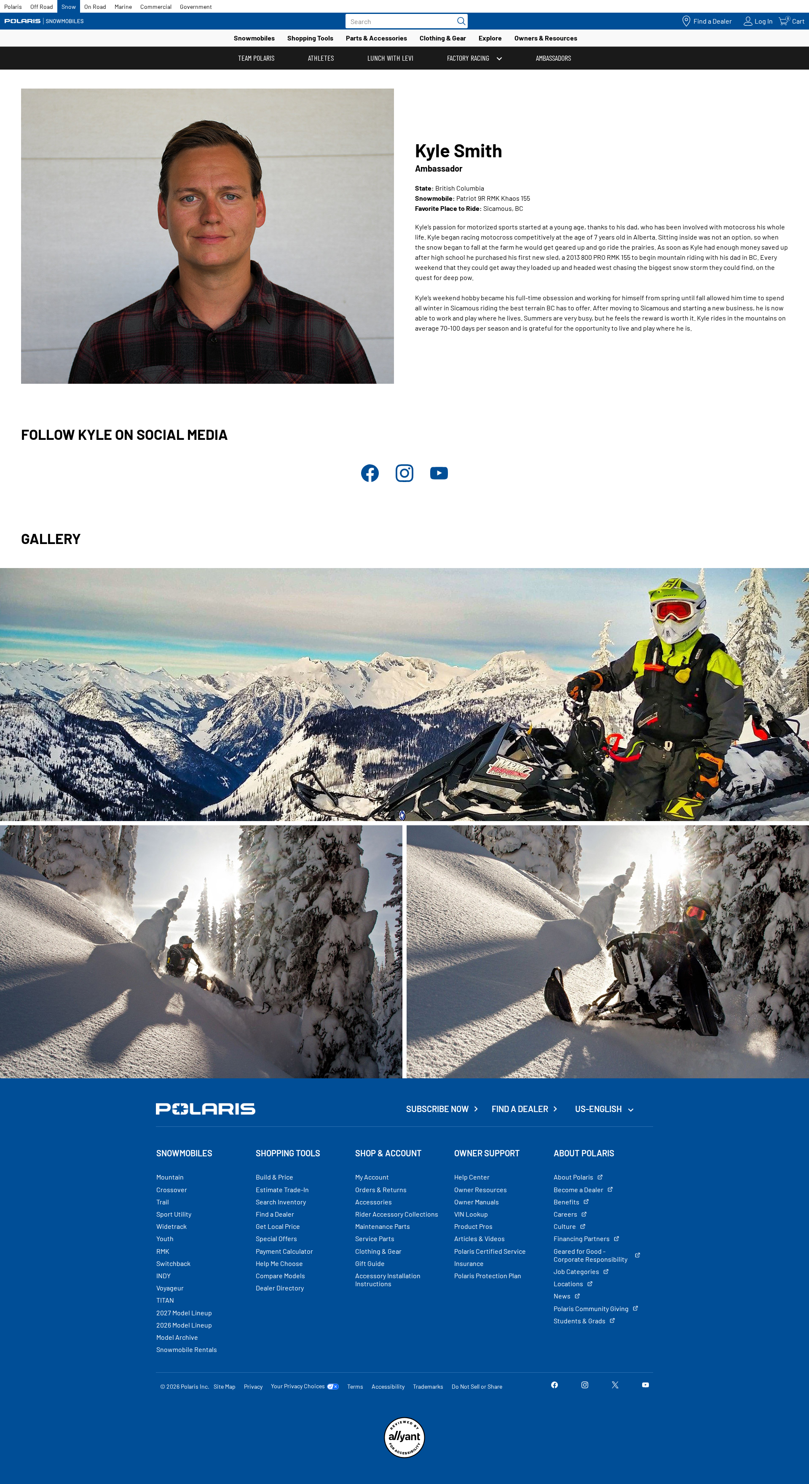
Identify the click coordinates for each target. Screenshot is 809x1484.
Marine (123, 6)
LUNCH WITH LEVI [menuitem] (390, 57)
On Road (95, 6)
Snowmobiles (254, 38)
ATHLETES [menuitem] (321, 57)
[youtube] (439, 479)
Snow (69, 6)
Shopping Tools (310, 38)
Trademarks (428, 1386)
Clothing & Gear (443, 38)
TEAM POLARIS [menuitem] (256, 57)
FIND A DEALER (520, 1109)
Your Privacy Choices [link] (298, 1386)
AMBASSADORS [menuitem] (553, 57)
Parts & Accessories (376, 38)
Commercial (155, 6)
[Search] (459, 21)
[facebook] (370, 479)
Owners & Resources (545, 38)
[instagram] (404, 479)
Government (196, 6)
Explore (490, 38)
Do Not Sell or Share (477, 1386)
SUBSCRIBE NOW (437, 1109)
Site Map (225, 1386)
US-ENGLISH (599, 1109)
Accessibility (388, 1386)
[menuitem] (474, 58)
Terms (355, 1386)
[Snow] (44, 21)
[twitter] (615, 1386)
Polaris (13, 6)
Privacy (253, 1386)
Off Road (41, 6)
